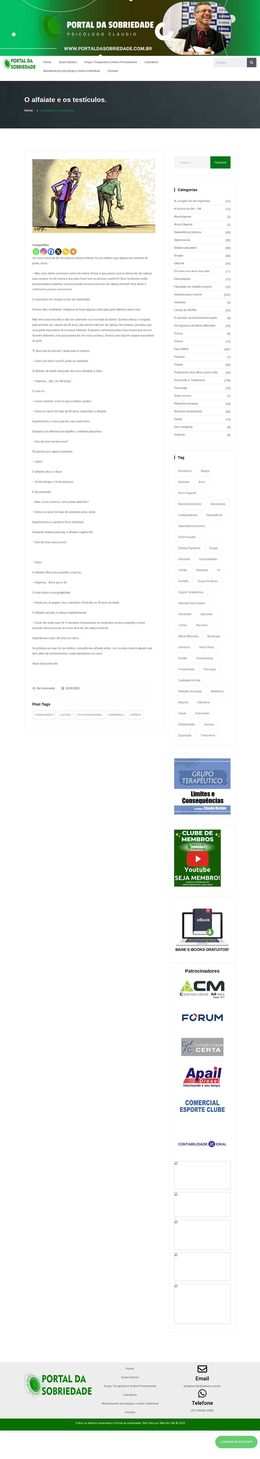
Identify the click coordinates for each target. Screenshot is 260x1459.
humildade (184, 614)
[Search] (251, 62)
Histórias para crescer (188, 294)
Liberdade (206, 614)
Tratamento (208, 735)
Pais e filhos (206, 647)
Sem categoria (183, 427)
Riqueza (183, 702)
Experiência (116, 715)
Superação (184, 735)
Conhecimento (44, 715)
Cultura (65, 715)
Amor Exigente (183, 224)
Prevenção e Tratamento (189, 380)
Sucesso (209, 724)
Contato (113, 71)
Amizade (183, 481)
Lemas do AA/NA (185, 310)
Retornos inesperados (188, 411)
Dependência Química (187, 232)
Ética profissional (89, 715)
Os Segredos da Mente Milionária (194, 325)
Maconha (201, 625)
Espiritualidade (208, 559)
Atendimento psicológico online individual (71, 71)
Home (47, 62)
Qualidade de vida (189, 680)
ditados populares (189, 548)
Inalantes (180, 302)
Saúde (178, 419)
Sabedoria (203, 702)
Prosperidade (186, 669)
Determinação (186, 537)
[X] (58, 251)
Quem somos (182, 395)
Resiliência (217, 691)
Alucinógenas (182, 216)
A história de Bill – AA (187, 208)
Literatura (151, 62)
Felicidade (202, 570)
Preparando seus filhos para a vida (195, 372)
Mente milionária (188, 636)
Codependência (187, 515)
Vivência (135, 715)
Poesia (178, 364)
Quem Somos (68, 62)
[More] (73, 251)
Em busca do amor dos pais (191, 271)
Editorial (179, 263)
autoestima (218, 504)
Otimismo (184, 647)
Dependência (214, 515)
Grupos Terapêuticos (190, 592)
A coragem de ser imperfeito (192, 201)
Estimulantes (182, 279)
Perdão (182, 658)
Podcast (179, 356)
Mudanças (213, 636)
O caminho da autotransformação (195, 318)
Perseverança (204, 658)
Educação (184, 559)
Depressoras (182, 240)
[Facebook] (51, 251)
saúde (182, 713)
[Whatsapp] (36, 251)
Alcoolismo (185, 470)
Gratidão (183, 581)
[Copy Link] (65, 251)
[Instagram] (43, 251)
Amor (202, 481)
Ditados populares (185, 247)
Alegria (205, 470)
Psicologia (180, 388)
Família (182, 570)
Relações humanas (186, 403)
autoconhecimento (190, 504)
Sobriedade (202, 713)
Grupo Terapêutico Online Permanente (110, 62)
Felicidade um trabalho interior (193, 286)
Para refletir (181, 349)
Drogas (178, 255)
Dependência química (191, 526)
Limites (182, 625)
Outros (178, 333)
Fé (218, 570)
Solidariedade (186, 724)
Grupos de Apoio (208, 581)
